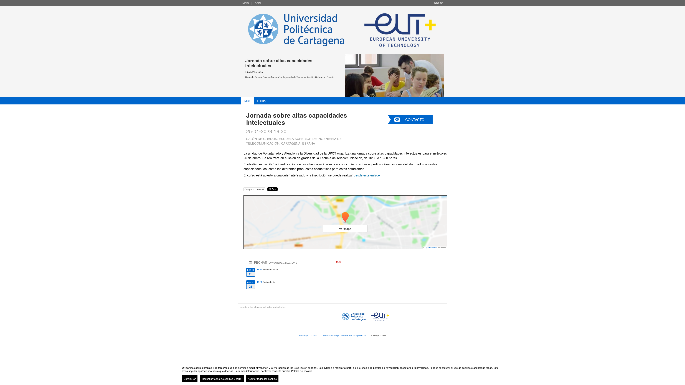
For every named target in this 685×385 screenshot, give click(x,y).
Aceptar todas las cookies (262, 379)
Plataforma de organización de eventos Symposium (344, 335)
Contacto (414, 119)
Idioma (438, 2)
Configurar (190, 379)
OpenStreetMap (431, 247)
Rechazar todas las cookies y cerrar (222, 379)
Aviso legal (304, 335)
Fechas (262, 101)
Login (257, 3)
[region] (342, 373)
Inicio (245, 3)
